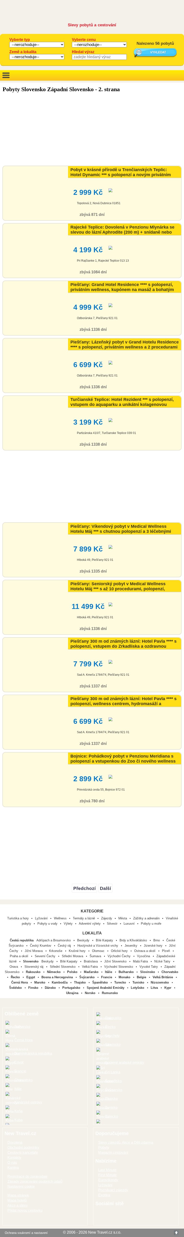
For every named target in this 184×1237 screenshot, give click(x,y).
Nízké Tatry (162, 961)
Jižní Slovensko (115, 961)
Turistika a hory (18, 918)
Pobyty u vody (47, 923)
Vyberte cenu (84, 40)
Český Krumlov (41, 945)
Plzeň (166, 951)
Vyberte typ (19, 40)
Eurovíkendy (108, 1180)
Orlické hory (120, 951)
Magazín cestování (113, 1152)
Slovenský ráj (34, 966)
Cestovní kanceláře (22, 1152)
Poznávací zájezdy (113, 1190)
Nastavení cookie (21, 1186)
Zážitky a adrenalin (146, 918)
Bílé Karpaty (105, 940)
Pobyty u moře (151, 923)
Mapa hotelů (17, 1200)
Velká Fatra (90, 966)
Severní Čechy (45, 956)
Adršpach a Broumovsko (54, 940)
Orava (14, 966)
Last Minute (107, 1170)
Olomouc (98, 951)
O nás (12, 1162)
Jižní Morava (34, 951)
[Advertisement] (92, 129)
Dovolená (14, 1142)
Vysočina (144, 956)
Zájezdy (106, 918)
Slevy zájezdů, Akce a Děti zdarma (125, 1142)
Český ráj (65, 945)
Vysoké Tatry (149, 966)
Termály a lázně (84, 918)
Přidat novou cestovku (24, 1210)
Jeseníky (131, 945)
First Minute (107, 1175)
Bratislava (91, 961)
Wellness (60, 918)
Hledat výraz (83, 52)
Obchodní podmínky (23, 1147)
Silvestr (112, 923)
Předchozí (84, 888)
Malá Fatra (141, 961)
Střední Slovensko (63, 966)
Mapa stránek (18, 1195)
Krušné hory (77, 951)
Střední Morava (73, 956)
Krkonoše (56, 951)
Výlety (68, 923)
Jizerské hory (153, 945)
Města (122, 918)
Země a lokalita (22, 52)
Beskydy (83, 940)
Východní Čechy (120, 956)
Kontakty (14, 1157)
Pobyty (103, 1147)
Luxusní (129, 923)
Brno (157, 940)
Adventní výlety (90, 923)
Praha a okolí (19, 956)
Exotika (104, 1195)
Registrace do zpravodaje (27, 1176)
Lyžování (41, 918)
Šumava (96, 956)
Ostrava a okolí (145, 951)
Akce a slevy (17, 1205)
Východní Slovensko (119, 966)
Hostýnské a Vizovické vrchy (98, 945)
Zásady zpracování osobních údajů (34, 1181)
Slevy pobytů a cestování (92, 25)
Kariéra (13, 1167)
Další (105, 888)
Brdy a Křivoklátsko (134, 940)
